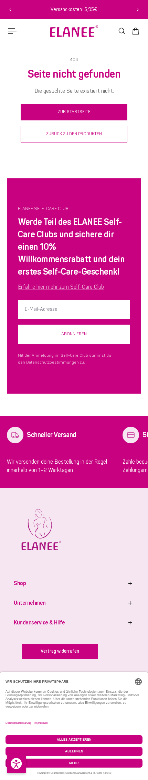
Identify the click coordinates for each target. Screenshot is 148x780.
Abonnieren (74, 334)
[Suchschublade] (122, 31)
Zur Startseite (74, 112)
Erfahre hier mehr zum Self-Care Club (61, 287)
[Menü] (12, 31)
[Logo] (74, 31)
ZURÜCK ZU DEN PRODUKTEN (74, 134)
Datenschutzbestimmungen (52, 362)
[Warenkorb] (135, 31)
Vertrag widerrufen (60, 651)
